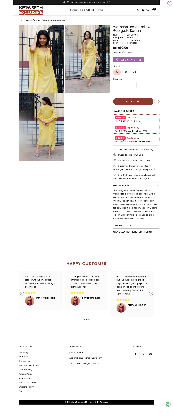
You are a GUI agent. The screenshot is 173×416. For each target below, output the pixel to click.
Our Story (23, 352)
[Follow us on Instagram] (143, 354)
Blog (21, 391)
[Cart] (153, 10)
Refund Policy (25, 373)
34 (117, 72)
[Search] (138, 10)
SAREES (73, 9)
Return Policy (25, 378)
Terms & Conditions (29, 365)
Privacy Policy (25, 369)
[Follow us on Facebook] (135, 354)
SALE (100, 9)
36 (125, 72)
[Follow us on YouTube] (150, 354)
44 (134, 72)
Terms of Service (27, 382)
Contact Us (24, 361)
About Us (23, 356)
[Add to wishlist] (169, 3)
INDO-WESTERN (87, 9)
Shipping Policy (26, 386)
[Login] (143, 10)
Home (21, 20)
